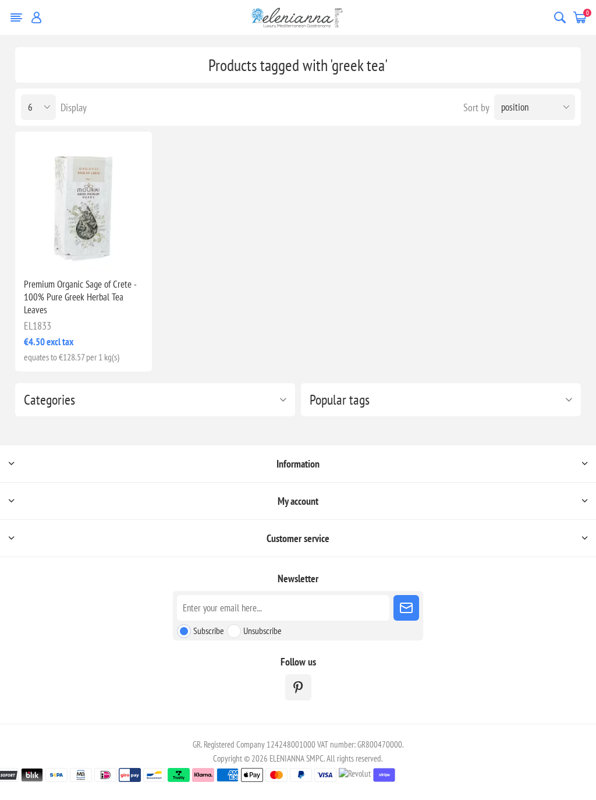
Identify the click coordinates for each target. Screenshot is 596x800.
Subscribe (208, 630)
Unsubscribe (262, 630)
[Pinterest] (298, 687)
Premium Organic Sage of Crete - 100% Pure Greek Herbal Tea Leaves (80, 297)
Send (406, 608)
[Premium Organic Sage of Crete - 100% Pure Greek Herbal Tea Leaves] (83, 200)
